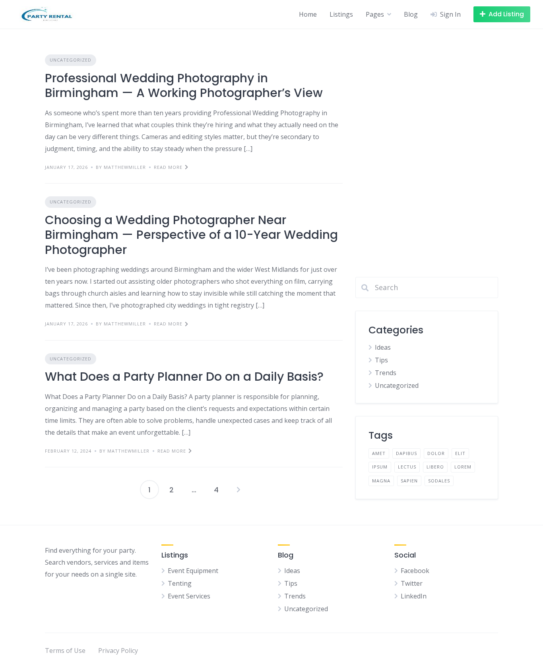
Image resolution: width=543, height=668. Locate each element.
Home (308, 14)
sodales (439, 481)
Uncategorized (70, 60)
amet (379, 453)
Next (238, 489)
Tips (381, 360)
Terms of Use (65, 650)
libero (435, 467)
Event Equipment (193, 570)
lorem (462, 467)
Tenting (180, 583)
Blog (411, 14)
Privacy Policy (118, 650)
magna (381, 481)
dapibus (406, 453)
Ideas (383, 347)
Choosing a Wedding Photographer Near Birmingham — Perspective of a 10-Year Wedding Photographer (191, 234)
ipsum (380, 467)
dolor (436, 453)
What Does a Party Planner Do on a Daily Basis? (184, 376)
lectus (407, 467)
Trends (385, 372)
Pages (375, 14)
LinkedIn (414, 596)
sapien (409, 481)
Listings (341, 14)
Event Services (189, 596)
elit (460, 453)
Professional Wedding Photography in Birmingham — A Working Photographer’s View (184, 86)
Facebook (415, 570)
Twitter (412, 583)
